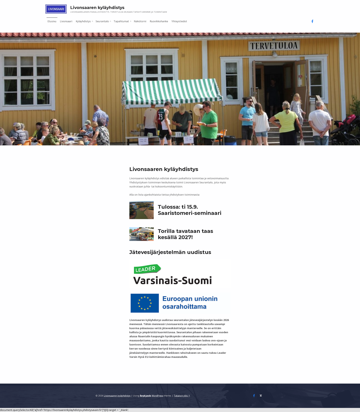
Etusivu (52, 21)
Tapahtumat (121, 21)
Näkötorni (140, 21)
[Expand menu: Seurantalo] (110, 21)
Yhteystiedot (179, 21)
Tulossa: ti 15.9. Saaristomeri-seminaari (189, 210)
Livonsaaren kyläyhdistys (117, 395)
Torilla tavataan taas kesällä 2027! (185, 234)
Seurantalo (102, 21)
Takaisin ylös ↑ (182, 395)
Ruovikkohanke (159, 21)
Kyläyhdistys (83, 21)
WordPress (157, 395)
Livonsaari (66, 21)
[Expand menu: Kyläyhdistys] (92, 21)
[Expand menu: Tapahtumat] (130, 21)
